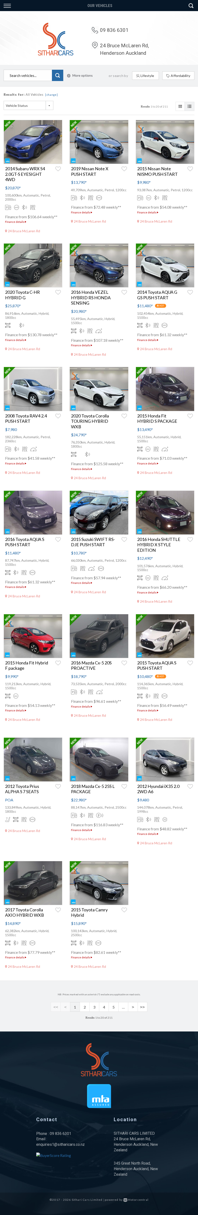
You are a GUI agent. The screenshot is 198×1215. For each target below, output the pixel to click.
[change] (51, 94)
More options (82, 75)
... (123, 1007)
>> (142, 1007)
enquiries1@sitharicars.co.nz (60, 1144)
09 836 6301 (114, 30)
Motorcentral (138, 1199)
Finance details (15, 221)
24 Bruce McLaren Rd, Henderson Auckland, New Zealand (136, 1144)
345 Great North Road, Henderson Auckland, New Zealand (136, 1169)
